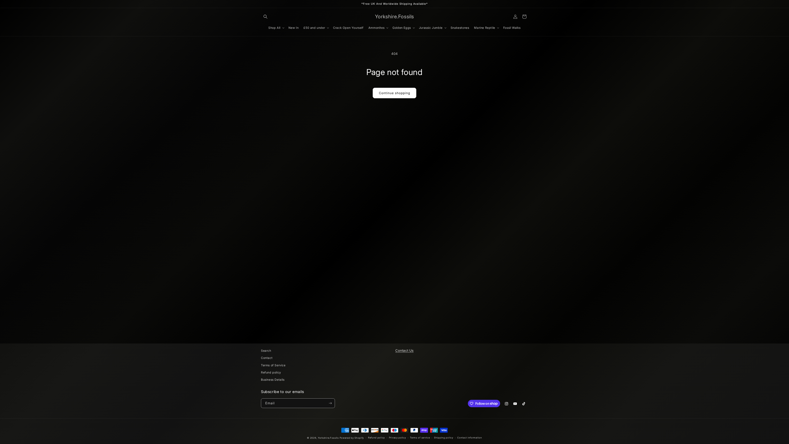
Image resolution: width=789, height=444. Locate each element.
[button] (265, 16)
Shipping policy (443, 437)
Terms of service (420, 437)
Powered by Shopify (352, 437)
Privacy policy (397, 437)
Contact (266, 358)
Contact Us (404, 350)
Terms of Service (273, 365)
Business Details (273, 379)
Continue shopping (394, 93)
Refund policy (271, 372)
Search (266, 350)
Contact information (469, 437)
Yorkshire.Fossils (328, 437)
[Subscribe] (330, 403)
